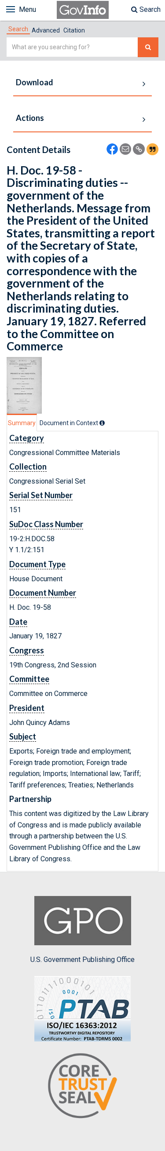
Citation (74, 30)
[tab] (18, 29)
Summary (22, 422)
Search (149, 9)
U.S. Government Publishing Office (82, 959)
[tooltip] (102, 423)
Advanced (46, 30)
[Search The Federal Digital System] (148, 47)
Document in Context (69, 422)
